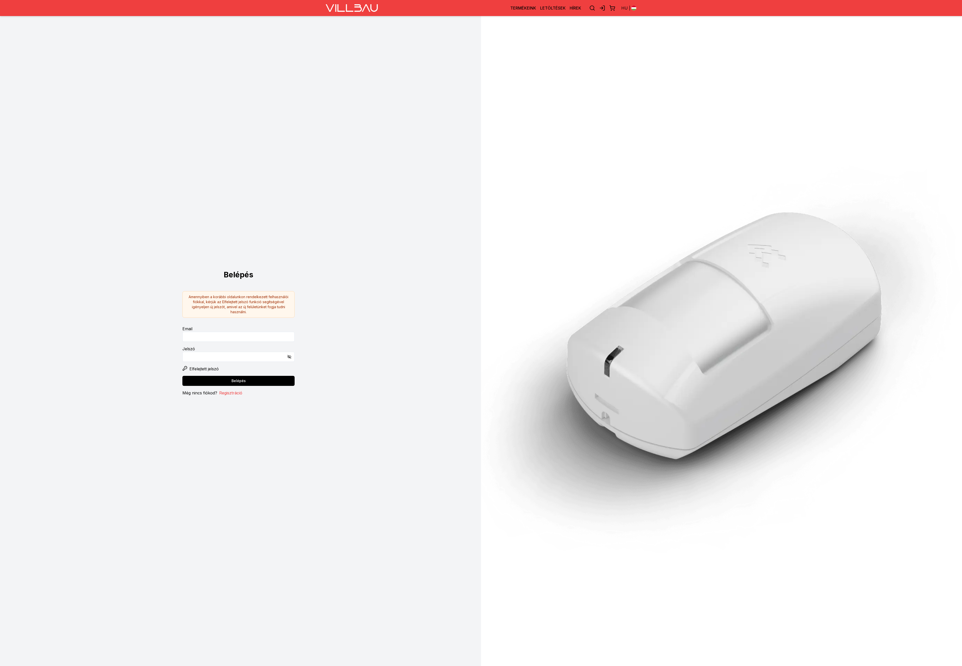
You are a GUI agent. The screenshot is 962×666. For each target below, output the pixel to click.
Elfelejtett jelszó (204, 368)
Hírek (575, 8)
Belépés (238, 381)
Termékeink (523, 8)
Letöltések (553, 8)
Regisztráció (230, 392)
